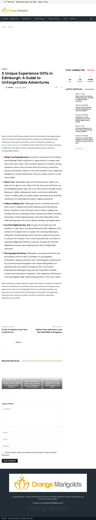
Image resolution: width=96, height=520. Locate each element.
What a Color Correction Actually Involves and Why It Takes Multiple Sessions (12, 384)
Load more (79, 149)
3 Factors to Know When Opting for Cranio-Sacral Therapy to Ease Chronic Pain (84, 140)
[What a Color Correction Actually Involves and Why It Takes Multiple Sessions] (12, 377)
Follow (80, 76)
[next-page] (7, 393)
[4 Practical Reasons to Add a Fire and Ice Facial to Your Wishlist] (70, 129)
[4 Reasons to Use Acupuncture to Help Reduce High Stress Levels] (52, 377)
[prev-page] (3, 393)
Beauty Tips (11, 379)
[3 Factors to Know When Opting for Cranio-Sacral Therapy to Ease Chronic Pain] (70, 139)
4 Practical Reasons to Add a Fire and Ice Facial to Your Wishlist (84, 130)
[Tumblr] (58, 508)
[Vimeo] (89, 1)
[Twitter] (86, 1)
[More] (84, 314)
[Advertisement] (48, 47)
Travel (10, 27)
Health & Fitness (31, 381)
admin (10, 87)
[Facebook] (80, 1)
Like (69, 76)
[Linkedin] (44, 508)
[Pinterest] (51, 508)
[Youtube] (92, 1)
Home (4, 27)
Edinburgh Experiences (11, 145)
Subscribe (90, 76)
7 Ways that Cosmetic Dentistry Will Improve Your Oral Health (32, 385)
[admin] (4, 87)
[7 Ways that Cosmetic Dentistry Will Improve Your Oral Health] (32, 377)
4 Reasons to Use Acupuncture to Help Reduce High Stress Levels (52, 384)
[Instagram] (83, 1)
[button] (91, 18)
